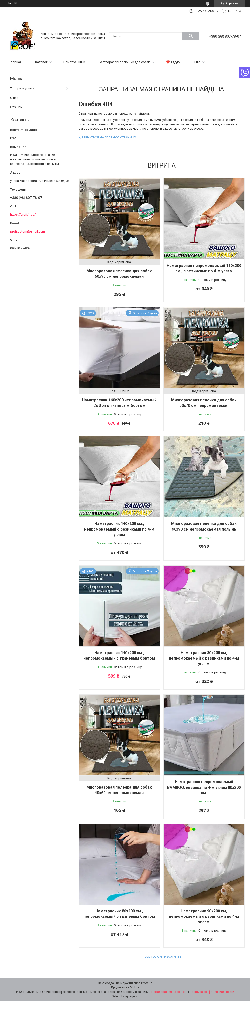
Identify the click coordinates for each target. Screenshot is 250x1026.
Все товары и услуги (162, 956)
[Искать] (190, 36)
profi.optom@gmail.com (27, 231)
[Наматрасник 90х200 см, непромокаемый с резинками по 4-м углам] (204, 864)
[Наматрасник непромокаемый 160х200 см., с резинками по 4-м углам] (204, 218)
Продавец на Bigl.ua (125, 987)
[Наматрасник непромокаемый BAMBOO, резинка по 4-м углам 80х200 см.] (204, 735)
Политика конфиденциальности (212, 992)
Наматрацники (74, 62)
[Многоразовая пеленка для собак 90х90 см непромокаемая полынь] (204, 476)
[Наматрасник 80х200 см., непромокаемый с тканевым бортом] (119, 864)
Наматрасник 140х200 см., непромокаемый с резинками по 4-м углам (119, 529)
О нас (14, 97)
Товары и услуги (22, 88)
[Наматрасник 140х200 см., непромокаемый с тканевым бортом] (119, 606)
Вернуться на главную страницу (109, 137)
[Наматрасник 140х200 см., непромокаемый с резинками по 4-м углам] (119, 476)
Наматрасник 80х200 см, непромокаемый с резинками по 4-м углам (204, 658)
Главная (15, 62)
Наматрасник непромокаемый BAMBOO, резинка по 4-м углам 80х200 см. (204, 787)
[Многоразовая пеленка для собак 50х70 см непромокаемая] (204, 347)
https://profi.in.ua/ (23, 214)
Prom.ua (146, 983)
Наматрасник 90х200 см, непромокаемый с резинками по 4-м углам (204, 916)
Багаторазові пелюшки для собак (124, 62)
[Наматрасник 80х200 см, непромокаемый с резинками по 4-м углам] (204, 606)
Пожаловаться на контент (169, 992)
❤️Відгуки (173, 62)
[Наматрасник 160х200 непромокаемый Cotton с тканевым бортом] (119, 347)
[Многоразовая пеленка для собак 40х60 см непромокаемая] (119, 735)
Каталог (41, 62)
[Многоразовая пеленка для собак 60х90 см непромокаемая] (119, 218)
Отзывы (16, 107)
